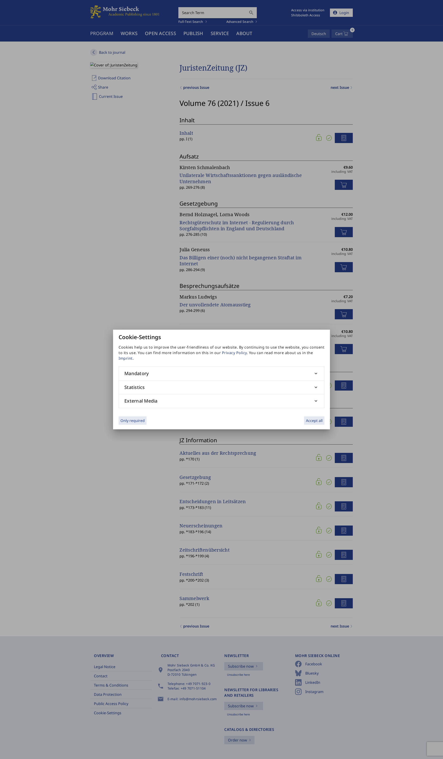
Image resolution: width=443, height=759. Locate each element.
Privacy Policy (234, 352)
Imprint (126, 358)
